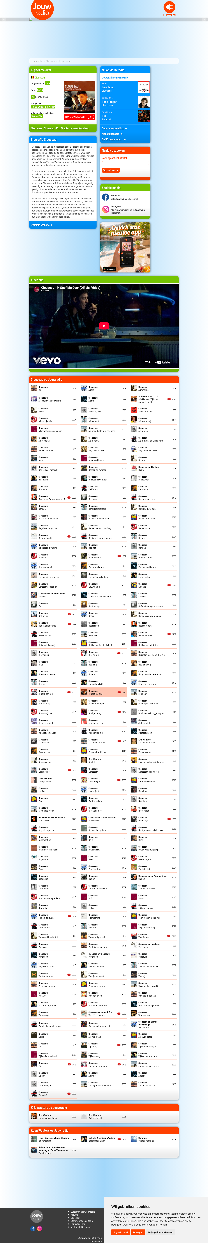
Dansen (43, 507)
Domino (143, 546)
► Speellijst (73, 1217)
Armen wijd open (96, 458)
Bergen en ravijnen (97, 468)
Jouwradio (37, 60)
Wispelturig (147, 1024)
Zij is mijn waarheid (48, 1055)
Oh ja (93, 838)
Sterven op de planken (49, 897)
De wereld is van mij (48, 546)
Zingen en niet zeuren (148, 1064)
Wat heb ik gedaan (147, 994)
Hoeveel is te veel (47, 673)
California (93, 488)
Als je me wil (44, 439)
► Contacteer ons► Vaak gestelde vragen (79, 1225)
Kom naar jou (45, 760)
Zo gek (43, 1074)
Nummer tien (45, 838)
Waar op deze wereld (148, 984)
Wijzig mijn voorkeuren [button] (160, 1232)
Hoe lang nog (144, 663)
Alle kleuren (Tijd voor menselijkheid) (148, 399)
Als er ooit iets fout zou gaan (101, 429)
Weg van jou (144, 1013)
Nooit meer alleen (101, 1139)
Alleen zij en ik (45, 419)
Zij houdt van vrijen (147, 1045)
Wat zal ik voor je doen (148, 1004)
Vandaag (43, 945)
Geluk (93, 614)
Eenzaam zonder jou (48, 585)
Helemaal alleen (145, 634)
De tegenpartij (45, 536)
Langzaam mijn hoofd (148, 770)
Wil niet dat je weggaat (99, 1024)
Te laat (93, 906)
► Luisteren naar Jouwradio (81, 1211)
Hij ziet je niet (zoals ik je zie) (151, 653)
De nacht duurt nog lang (99, 527)
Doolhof (43, 556)
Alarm (93, 399)
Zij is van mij (94, 1055)
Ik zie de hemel (46, 721)
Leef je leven (45, 780)
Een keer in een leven (49, 575)
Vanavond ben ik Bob (48, 936)
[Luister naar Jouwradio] (169, 15)
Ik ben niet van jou (147, 682)
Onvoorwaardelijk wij (148, 848)
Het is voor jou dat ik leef (100, 643)
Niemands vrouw (46, 809)
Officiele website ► (42, 225)
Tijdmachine (94, 916)
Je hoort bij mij (95, 731)
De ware (143, 536)
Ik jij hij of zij (44, 702)
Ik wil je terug (94, 712)
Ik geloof (143, 692)
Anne (43, 458)
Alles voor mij (144, 419)
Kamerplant (44, 741)
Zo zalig (143, 1074)
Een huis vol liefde (147, 566)
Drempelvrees (145, 556)
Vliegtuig (143, 955)
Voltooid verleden (96, 965)
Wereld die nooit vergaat (50, 1024)
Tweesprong (44, 926)
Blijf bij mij (43, 478)
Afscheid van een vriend (50, 399)
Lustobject (93, 790)
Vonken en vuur (46, 975)
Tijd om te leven (46, 916)
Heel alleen (93, 624)
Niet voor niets (95, 809)
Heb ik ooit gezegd (47, 624)
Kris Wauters (63, 128)
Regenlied (43, 877)
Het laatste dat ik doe (148, 643)
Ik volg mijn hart (46, 712)
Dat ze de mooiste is (48, 517)
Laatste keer (44, 770)
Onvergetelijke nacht (48, 848)
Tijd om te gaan (145, 906)
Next (204, 19)
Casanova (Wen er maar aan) (52, 497)
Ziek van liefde (145, 1035)
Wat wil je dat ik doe (97, 1004)
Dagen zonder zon (146, 497)
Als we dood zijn (46, 449)
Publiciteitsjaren (146, 867)
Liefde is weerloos (147, 780)
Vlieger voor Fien (146, 1139)
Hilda (43, 663)
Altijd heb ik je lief (96, 449)
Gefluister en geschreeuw (150, 605)
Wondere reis (53, 1150)
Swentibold (44, 906)
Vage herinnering (146, 926)
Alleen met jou (145, 410)
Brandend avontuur (97, 478)
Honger (93, 673)
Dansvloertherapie (97, 507)
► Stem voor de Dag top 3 (80, 1220)
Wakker (43, 994)
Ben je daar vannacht (48, 468)
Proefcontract (95, 867)
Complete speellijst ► (115, 128)
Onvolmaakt (94, 848)
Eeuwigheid (94, 585)
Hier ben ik (44, 653)
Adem (93, 388)
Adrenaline (143, 388)
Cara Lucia (143, 488)
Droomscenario (46, 566)
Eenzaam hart (144, 575)
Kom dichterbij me (97, 751)
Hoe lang (93, 663)
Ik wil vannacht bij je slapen (151, 712)
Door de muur (94, 556)
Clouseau (50, 60)
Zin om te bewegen (97, 1064)
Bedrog (143, 458)
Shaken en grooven (97, 887)
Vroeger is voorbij (96, 984)
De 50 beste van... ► (114, 139)
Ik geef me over (95, 692)
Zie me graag (94, 1035)
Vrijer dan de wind (47, 984)
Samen (93, 877)
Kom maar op (144, 751)
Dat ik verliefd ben (147, 507)
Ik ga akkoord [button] (121, 1232)
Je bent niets (144, 721)
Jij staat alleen (145, 731)
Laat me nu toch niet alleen (151, 760)
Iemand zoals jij (95, 682)
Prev (4, 19)
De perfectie (144, 527)
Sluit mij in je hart (146, 887)
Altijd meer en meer (147, 449)
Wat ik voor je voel (47, 1004)
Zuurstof (43, 1093)
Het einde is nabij (47, 643)
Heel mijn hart (145, 624)
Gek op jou (44, 614)
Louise (43, 790)
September (44, 887)
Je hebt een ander (47, 731)
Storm (143, 897)
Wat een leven (95, 994)
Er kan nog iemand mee (99, 595)
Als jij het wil (94, 439)
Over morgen (144, 858)
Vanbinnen (143, 936)
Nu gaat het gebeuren (98, 828)
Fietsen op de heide (48, 1116)
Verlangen (43, 955)
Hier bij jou (93, 653)
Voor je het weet (96, 975)
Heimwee (93, 634)
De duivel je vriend (147, 517)
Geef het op (94, 605)
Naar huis (143, 799)
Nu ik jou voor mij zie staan (151, 828)
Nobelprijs (143, 819)
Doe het (93, 546)
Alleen (43, 410)
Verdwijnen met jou (97, 945)
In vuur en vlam (95, 721)
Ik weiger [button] (138, 1232)
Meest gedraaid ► (112, 133)
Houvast (43, 682)
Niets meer (143, 809)
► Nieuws (72, 1214)
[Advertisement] (166, 112)
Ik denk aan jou (46, 692)
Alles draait (93, 419)
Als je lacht (143, 429)
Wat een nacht (95, 1116)
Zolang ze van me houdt (99, 1084)
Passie (43, 867)
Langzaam (93, 770)
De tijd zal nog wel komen (100, 536)
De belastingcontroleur (99, 517)
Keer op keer (45, 751)
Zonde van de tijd (146, 1084)
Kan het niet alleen (97, 741)
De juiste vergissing (48, 527)
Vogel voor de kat (47, 965)
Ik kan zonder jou (96, 702)
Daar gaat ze (94, 497)
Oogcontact (44, 858)
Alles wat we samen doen (50, 429)
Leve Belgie (94, 780)
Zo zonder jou (45, 1084)
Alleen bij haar (95, 410)
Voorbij (143, 975)
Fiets (43, 605)
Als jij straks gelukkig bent (150, 439)
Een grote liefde (96, 566)
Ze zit (43, 1035)
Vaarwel (93, 926)
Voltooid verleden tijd (148, 965)
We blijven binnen (100, 1013)
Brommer (43, 488)
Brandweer (143, 478)
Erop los (143, 595)
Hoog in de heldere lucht (150, 673)
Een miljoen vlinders (98, 575)
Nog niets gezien (47, 828)
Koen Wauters (80, 128)
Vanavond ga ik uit (97, 936)
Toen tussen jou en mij (149, 916)
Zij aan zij (93, 1045)
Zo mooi (93, 1074)
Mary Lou (143, 790)
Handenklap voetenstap (149, 614)
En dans (143, 585)
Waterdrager (44, 1013)
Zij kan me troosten (147, 1055)
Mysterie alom (95, 799)
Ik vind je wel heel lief (148, 702)
